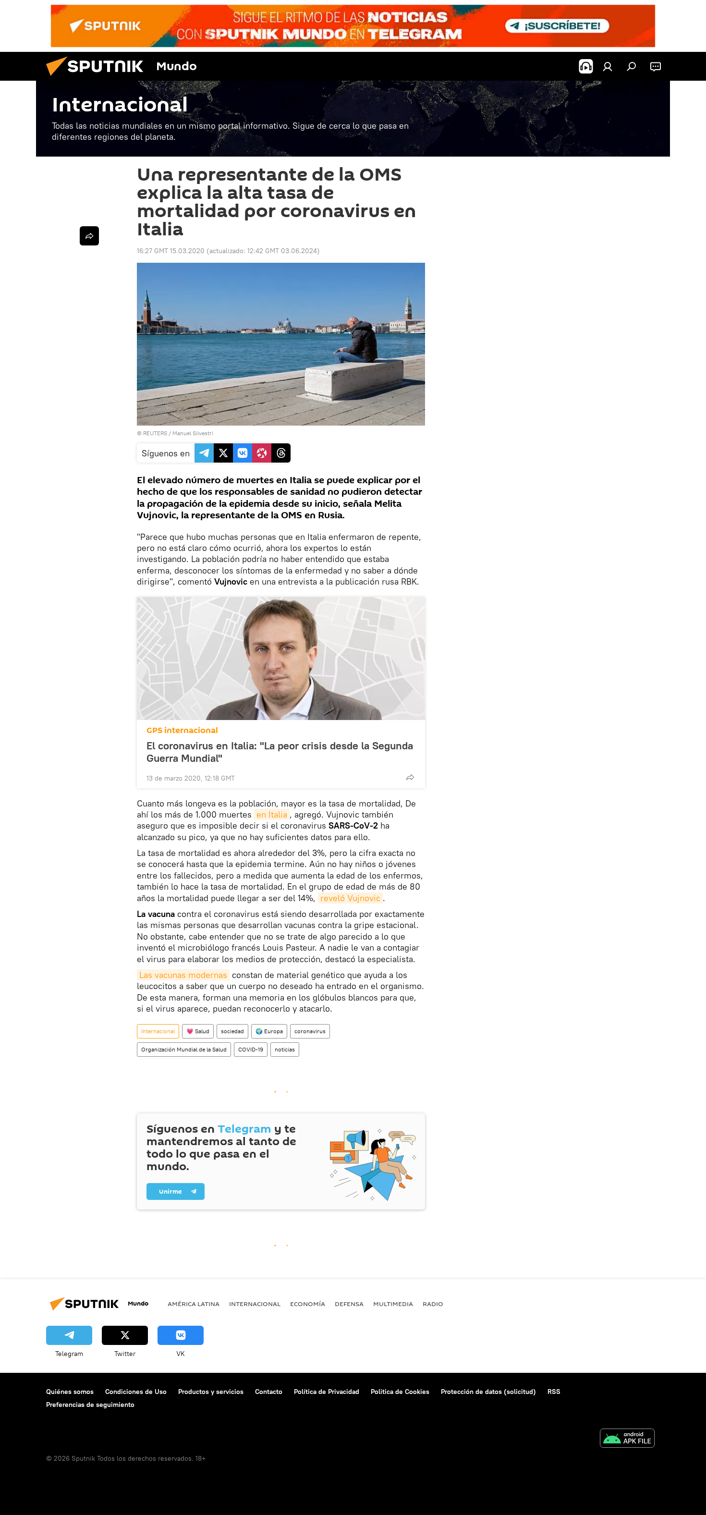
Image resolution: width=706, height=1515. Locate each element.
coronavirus (310, 1031)
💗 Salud (197, 1031)
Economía (307, 1303)
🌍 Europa (269, 1031)
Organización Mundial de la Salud (184, 1049)
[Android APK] (627, 1439)
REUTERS (155, 433)
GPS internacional (182, 730)
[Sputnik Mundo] (98, 78)
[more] (410, 777)
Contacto (268, 1391)
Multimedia (393, 1303)
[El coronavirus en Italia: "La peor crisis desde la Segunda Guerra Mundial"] (281, 658)
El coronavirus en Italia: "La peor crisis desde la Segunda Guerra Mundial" (279, 751)
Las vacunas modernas (183, 974)
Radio (433, 1303)
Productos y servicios (210, 1391)
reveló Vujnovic (350, 898)
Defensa (349, 1303)
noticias (285, 1049)
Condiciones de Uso (136, 1391)
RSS (554, 1391)
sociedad (232, 1031)
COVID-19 (250, 1049)
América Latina (193, 1303)
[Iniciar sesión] (607, 66)
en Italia (271, 814)
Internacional (158, 1031)
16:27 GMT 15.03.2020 (171, 250)
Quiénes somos (70, 1391)
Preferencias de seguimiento (90, 1404)
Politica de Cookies (400, 1391)
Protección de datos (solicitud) (488, 1391)
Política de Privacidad (326, 1391)
